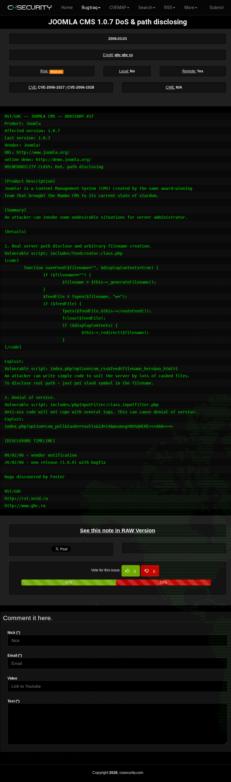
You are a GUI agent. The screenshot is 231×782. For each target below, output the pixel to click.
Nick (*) (14, 633)
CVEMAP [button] (117, 7)
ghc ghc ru (124, 55)
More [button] (189, 7)
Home (67, 7)
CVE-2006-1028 (80, 87)
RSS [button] (168, 7)
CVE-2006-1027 (51, 87)
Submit (217, 7)
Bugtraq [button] (89, 7)
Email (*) (15, 655)
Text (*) (14, 701)
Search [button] (145, 7)
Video (12, 678)
